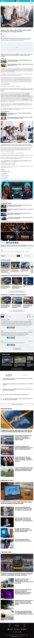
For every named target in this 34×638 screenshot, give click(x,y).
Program (27, 251)
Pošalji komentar (9, 316)
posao (30, 38)
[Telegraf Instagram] (18, 632)
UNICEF (2, 251)
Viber (30, 245)
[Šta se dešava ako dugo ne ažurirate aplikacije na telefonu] (7, 544)
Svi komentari (17, 348)
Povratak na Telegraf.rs (3, 1)
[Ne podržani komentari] (32, 317)
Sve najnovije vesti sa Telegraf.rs (17, 404)
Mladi (9, 251)
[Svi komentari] (27, 317)
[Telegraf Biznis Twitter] (16, 632)
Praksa (23, 251)
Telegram (2, 246)
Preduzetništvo (3, 28)
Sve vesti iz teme (17, 291)
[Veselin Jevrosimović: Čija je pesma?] (28, 281)
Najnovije (6, 408)
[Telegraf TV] (20, 632)
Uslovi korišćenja (29, 248)
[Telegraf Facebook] (13, 632)
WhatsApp (27, 245)
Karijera (12, 251)
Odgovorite (3, 327)
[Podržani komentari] (30, 317)
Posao (6, 251)
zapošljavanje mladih (18, 251)
